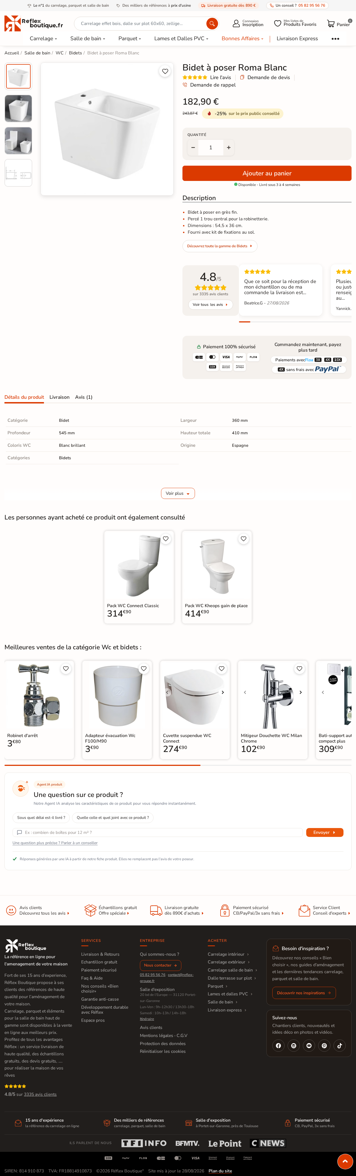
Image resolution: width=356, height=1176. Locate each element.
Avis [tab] (84, 397)
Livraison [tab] (60, 397)
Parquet (127, 38)
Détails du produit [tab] (24, 397)
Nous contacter (157, 965)
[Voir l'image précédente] (167, 692)
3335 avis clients (40, 1094)
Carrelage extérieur (226, 962)
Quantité (196, 134)
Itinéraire (147, 1018)
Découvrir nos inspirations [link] (301, 993)
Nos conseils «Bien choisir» (99, 989)
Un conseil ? (300, 5)
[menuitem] (18, 76)
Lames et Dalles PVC (179, 38)
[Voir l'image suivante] (223, 692)
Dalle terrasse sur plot (230, 978)
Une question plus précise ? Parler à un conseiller (55, 843)
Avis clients (151, 1027)
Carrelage (41, 38)
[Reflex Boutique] (33, 23)
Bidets (65, 458)
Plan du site (220, 1171)
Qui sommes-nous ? (159, 954)
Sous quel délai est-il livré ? (41, 817)
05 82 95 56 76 (152, 974)
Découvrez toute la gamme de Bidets (217, 246)
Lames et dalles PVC (228, 994)
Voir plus (175, 493)
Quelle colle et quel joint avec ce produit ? (113, 817)
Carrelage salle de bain (230, 970)
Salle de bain (85, 38)
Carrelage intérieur (226, 954)
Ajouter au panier (267, 173)
